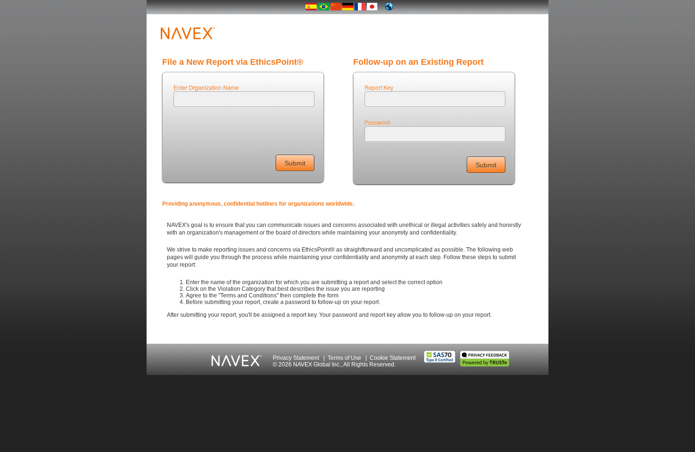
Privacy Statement (296, 358)
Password (377, 122)
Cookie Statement (393, 358)
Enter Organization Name (206, 87)
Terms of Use (344, 358)
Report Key (379, 87)
